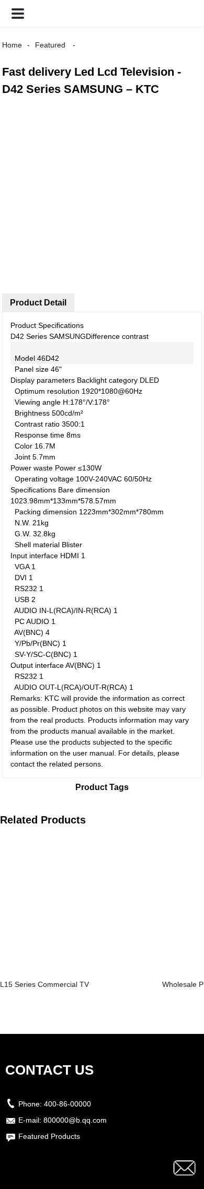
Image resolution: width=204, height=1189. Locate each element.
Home (12, 45)
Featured (50, 45)
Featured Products (49, 1136)
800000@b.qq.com (75, 1120)
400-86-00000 (67, 1104)
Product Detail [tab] (38, 302)
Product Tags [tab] (102, 787)
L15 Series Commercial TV (44, 984)
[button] (17, 13)
